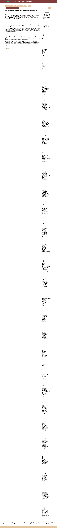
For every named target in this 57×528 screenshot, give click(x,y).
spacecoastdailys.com (45, 196)
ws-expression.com (44, 185)
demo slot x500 (30, 521)
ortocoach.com (44, 482)
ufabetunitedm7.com (44, 508)
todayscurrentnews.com (45, 499)
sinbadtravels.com (44, 395)
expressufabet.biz (44, 236)
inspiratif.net (43, 227)
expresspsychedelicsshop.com (46, 158)
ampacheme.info (44, 327)
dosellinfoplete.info (44, 336)
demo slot (43, 43)
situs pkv (43, 56)
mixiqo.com (43, 480)
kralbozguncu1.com (44, 174)
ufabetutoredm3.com (45, 510)
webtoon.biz (43, 424)
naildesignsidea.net (44, 136)
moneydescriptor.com (45, 420)
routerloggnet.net (44, 253)
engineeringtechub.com (45, 436)
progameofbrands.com (45, 245)
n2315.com (43, 285)
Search (44, 6)
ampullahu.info (44, 328)
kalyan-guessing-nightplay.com (46, 271)
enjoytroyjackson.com (45, 155)
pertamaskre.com (44, 384)
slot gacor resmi (50, 521)
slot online (43, 42)
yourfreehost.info (44, 106)
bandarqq (43, 62)
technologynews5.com (45, 188)
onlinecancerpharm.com (45, 447)
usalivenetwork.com (44, 388)
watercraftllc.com (44, 140)
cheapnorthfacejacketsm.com (46, 107)
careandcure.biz (44, 473)
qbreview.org (43, 246)
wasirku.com (43, 317)
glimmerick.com (44, 92)
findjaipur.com (44, 90)
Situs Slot (19, 1)
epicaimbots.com (44, 156)
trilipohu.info (43, 365)
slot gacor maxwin (53, 523)
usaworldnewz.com (44, 77)
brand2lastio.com (44, 281)
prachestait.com (44, 320)
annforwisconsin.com (45, 89)
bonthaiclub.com (44, 110)
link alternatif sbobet (45, 49)
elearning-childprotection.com (46, 278)
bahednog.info (44, 382)
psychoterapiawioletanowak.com (46, 486)
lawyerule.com (44, 313)
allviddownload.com (44, 241)
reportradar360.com (44, 304)
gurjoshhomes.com (44, 108)
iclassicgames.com (44, 411)
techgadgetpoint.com (45, 440)
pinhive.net (43, 352)
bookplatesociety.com (45, 112)
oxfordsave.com (44, 410)
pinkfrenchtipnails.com (45, 431)
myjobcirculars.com (44, 250)
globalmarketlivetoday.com (45, 163)
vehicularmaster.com (45, 81)
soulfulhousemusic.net (45, 494)
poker (42, 39)
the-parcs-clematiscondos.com (46, 374)
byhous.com (43, 358)
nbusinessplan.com (44, 233)
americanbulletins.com (45, 144)
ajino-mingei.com (44, 105)
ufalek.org (43, 448)
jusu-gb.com (43, 375)
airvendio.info (43, 322)
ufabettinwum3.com (44, 506)
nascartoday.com (44, 180)
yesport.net (43, 405)
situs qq (43, 55)
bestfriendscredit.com (45, 124)
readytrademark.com (45, 197)
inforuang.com (44, 292)
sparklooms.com (44, 495)
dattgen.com (43, 151)
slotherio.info (43, 341)
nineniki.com (43, 260)
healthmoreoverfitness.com (46, 251)
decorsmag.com (44, 242)
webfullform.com (44, 240)
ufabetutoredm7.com (45, 511)
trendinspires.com (44, 302)
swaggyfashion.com (44, 305)
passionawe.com (44, 483)
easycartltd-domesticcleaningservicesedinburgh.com (46, 218)
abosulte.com (43, 204)
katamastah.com (44, 463)
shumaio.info (43, 340)
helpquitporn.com (44, 167)
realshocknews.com (44, 453)
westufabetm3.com (44, 514)
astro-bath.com (44, 127)
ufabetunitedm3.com (45, 507)
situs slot (31, 520)
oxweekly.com (44, 297)
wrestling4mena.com (45, 279)
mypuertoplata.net (44, 237)
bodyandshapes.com (44, 210)
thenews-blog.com (44, 190)
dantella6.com (44, 254)
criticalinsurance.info (45, 269)
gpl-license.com (44, 164)
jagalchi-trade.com (44, 98)
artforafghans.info (44, 321)
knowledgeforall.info (45, 280)
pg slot (54, 520)
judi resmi (43, 520)
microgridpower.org (44, 479)
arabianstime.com (44, 146)
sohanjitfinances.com (45, 493)
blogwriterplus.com (44, 377)
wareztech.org (44, 397)
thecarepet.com (44, 376)
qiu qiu (43, 65)
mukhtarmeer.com (44, 179)
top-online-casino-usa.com (45, 257)
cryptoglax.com (44, 102)
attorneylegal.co (44, 438)
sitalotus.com (43, 459)
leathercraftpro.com (44, 478)
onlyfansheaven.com (44, 287)
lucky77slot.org (44, 444)
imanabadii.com (44, 364)
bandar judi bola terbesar (45, 37)
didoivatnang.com (44, 152)
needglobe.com (44, 481)
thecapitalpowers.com (45, 497)
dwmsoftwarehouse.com (45, 154)
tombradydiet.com (44, 109)
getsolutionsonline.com (45, 267)
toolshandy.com (44, 300)
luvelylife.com (44, 294)
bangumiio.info (44, 332)
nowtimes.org (44, 346)
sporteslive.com (44, 429)
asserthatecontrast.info (45, 330)
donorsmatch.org (44, 345)
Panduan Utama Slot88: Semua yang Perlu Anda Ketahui (46, 17)
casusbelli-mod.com (44, 111)
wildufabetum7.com (44, 516)
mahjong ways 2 (45, 521)
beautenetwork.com (44, 208)
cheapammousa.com (44, 133)
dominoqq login (47, 520)
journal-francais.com (44, 311)
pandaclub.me (44, 356)
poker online (43, 54)
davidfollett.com (44, 93)
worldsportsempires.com (45, 461)
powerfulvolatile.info (45, 338)
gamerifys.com (44, 226)
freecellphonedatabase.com (46, 391)
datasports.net (44, 434)
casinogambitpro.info (45, 379)
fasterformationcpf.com (45, 401)
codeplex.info (43, 120)
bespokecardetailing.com (45, 123)
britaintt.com (43, 215)
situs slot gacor (7, 521)
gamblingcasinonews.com (45, 243)
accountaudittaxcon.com (45, 469)
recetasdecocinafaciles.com (45, 135)
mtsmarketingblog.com (45, 315)
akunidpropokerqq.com (45, 122)
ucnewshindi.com (44, 390)
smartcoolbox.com (44, 492)
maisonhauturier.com (45, 176)
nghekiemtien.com (44, 316)
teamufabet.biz (44, 239)
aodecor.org (43, 344)
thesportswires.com (44, 425)
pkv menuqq (5, 522)
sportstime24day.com (45, 428)
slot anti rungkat (12, 521)
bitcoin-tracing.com (44, 209)
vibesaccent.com (44, 82)
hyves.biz (43, 350)
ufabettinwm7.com (44, 505)
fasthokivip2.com (44, 413)
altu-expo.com (44, 129)
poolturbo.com (44, 319)
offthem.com (43, 229)
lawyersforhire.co (44, 417)
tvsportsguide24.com (45, 441)
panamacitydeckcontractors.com (46, 298)
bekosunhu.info (44, 333)
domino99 (32, 523)
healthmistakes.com (44, 455)
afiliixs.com (43, 142)
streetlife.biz (43, 349)
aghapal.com (43, 128)
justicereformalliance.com (45, 101)
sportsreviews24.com (45, 442)
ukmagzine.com (44, 396)
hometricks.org (44, 477)
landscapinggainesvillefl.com (46, 175)
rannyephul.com (44, 303)
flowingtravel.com (44, 259)
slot (7, 48)
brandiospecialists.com (45, 261)
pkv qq (43, 34)
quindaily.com (44, 203)
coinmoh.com (43, 149)
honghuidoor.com (44, 258)
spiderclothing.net (44, 116)
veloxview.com (44, 513)
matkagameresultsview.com (46, 266)
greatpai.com (43, 137)
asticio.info (43, 466)
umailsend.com (44, 399)
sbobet (18, 523)
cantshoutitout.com (44, 235)
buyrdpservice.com (44, 404)
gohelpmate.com (44, 275)
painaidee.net (43, 422)
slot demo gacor (35, 520)
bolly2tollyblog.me (44, 355)
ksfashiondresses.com (45, 456)
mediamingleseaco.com (45, 314)
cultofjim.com (44, 91)
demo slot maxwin (44, 47)
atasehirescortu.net (44, 435)
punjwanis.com (44, 373)
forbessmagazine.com (45, 162)
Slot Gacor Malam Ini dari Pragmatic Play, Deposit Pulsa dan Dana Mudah (16, 5)
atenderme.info (44, 331)
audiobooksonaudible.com (45, 207)
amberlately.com (44, 85)
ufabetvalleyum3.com (45, 512)
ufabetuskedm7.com (44, 509)
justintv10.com (44, 312)
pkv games (43, 66)
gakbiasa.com (43, 361)
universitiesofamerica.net (45, 244)
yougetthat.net (44, 407)
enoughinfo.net (44, 351)
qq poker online (9, 520)
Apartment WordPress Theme (25, 526)
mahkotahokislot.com (45, 446)
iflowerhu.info (44, 362)
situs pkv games (40, 522)
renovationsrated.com (45, 198)
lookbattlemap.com (44, 403)
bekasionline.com (44, 232)
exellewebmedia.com (45, 393)
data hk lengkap (44, 50)
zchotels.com (43, 186)
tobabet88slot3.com (44, 498)
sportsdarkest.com (44, 423)
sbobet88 (29, 523)
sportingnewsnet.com (45, 427)
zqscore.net (43, 464)
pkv (42, 60)
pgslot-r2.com (44, 184)
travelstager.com (44, 301)
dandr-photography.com (45, 309)
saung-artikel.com (44, 412)
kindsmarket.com (44, 293)
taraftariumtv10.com (44, 306)
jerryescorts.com (44, 437)
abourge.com (43, 141)
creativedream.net (44, 284)
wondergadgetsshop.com (45, 117)
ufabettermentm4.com (45, 503)
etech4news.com (44, 157)
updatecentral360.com (45, 462)
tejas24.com (43, 318)
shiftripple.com (44, 490)
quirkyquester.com (44, 488)
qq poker (27, 522)
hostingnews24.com (44, 169)
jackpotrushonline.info (45, 389)
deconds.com (43, 216)
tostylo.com (43, 406)
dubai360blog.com (44, 443)
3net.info (43, 119)
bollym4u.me (43, 354)
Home (15, 1)
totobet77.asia (44, 500)
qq (34, 523)
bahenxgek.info (44, 383)
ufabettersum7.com (44, 504)
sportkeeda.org (44, 471)
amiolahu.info (43, 326)
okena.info (43, 121)
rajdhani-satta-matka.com (45, 276)
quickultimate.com (44, 487)
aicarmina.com (44, 87)
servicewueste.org (44, 247)
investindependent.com (45, 173)
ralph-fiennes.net (44, 289)
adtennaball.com (44, 263)
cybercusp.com (44, 214)
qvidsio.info (43, 339)
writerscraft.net (44, 277)
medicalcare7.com (44, 262)
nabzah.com (43, 264)
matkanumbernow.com (45, 249)
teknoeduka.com (44, 189)
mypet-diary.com (44, 296)
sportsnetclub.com (44, 408)
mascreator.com (44, 177)
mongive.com (43, 265)
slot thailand (39, 520)
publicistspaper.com (44, 202)
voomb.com (43, 439)
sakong (43, 35)
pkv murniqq (10, 522)
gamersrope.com (44, 392)
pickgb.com (43, 454)
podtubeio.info (44, 337)
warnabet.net (44, 353)
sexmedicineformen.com (45, 489)
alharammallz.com (44, 143)
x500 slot (51, 520)
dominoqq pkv (53, 522)
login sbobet (22, 523)
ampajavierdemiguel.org (45, 83)
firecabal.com (43, 161)
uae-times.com (44, 225)
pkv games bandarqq (45, 59)
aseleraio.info (43, 465)
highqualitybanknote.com (45, 168)
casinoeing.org (44, 347)
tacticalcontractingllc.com (45, 496)
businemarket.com (44, 418)
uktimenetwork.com (44, 76)
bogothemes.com (44, 104)
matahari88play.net (44, 419)
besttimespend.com (44, 472)
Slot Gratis (23, 1)
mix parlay (25, 523)
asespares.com (44, 145)
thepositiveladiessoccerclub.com (46, 134)
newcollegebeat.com (45, 94)
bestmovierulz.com (44, 97)
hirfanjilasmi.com (44, 476)
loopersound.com (44, 99)
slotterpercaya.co (44, 491)
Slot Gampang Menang (29, 1)
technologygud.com (44, 452)
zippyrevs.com (44, 248)
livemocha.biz (43, 348)
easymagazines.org (44, 475)
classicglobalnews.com (45, 213)
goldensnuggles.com (45, 402)
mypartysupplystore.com (45, 88)
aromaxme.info (44, 329)
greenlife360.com (44, 234)
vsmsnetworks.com (44, 228)
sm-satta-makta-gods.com (45, 193)
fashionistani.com (44, 159)
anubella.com (43, 206)
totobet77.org (44, 501)
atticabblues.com (44, 147)
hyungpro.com (44, 426)
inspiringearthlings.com (45, 172)
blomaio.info (43, 335)
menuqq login (2, 520)
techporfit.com (44, 231)
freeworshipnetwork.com (45, 139)
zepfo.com (43, 187)
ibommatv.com (44, 230)
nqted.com (43, 181)
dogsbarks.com (44, 153)
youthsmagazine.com (45, 421)
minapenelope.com (44, 100)
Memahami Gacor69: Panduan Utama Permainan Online (47, 20)
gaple (42, 38)
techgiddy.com (44, 387)
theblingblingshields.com (45, 430)
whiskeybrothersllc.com (45, 515)
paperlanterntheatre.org (45, 138)
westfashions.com (44, 299)
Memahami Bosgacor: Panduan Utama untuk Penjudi (46, 26)
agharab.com (43, 132)
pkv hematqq (14, 522)
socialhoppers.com (44, 283)
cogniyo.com (43, 474)
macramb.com (44, 295)
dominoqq (43, 64)
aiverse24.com (44, 205)
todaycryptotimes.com (45, 191)
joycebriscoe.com (44, 86)
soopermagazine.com (45, 195)
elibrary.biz (43, 125)
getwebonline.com (44, 286)
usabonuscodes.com (44, 192)
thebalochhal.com (44, 80)
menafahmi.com (44, 178)
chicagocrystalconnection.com (46, 363)
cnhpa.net (43, 458)
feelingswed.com (44, 160)
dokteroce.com (44, 310)
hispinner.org (43, 268)
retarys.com (43, 400)
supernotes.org (44, 460)
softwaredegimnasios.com (45, 194)
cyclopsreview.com (44, 150)
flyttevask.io (43, 357)
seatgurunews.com (44, 118)
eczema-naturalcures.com (45, 126)
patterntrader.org (44, 457)
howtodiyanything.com (45, 171)
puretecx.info (43, 324)
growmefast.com (44, 445)
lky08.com (43, 288)
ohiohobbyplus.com (44, 103)
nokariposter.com (44, 270)
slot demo (43, 46)
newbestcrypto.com (44, 409)
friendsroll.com (44, 115)
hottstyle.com (44, 170)
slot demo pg (43, 44)
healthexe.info (44, 323)
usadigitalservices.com (45, 282)
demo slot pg (43, 45)
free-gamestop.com (44, 394)
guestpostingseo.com (45, 378)
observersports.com (44, 414)
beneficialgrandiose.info (45, 334)
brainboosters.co (44, 84)
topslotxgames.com (44, 252)
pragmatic (43, 51)
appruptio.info (44, 366)
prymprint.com (44, 470)
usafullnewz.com (44, 75)
